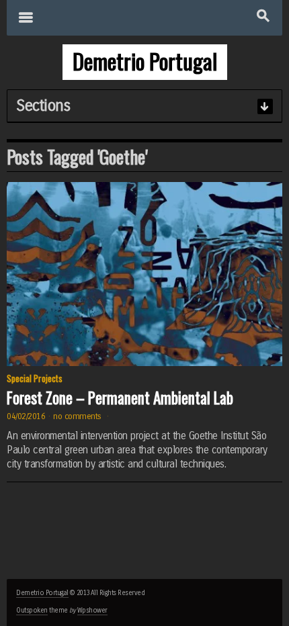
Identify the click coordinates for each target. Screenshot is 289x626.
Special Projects (35, 378)
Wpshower (92, 611)
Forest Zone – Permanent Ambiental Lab (120, 397)
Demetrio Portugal (42, 593)
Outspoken (32, 611)
